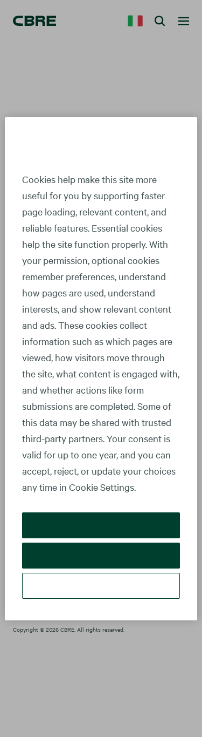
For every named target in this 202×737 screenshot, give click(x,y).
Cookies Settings (101, 585)
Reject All (101, 555)
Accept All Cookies (101, 525)
